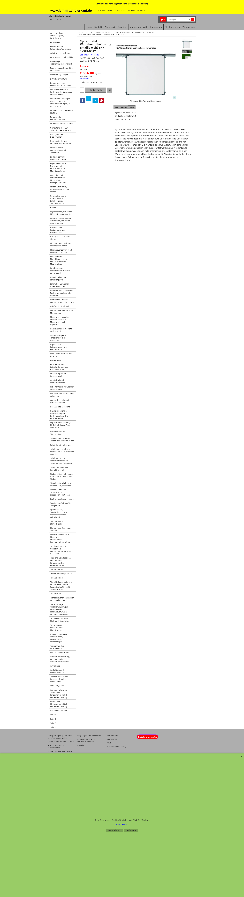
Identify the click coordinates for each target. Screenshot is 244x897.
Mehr (131, 107)
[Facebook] (82, 100)
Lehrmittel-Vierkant (89, 54)
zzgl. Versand (84, 78)
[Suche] (192, 19)
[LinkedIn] (95, 100)
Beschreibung (121, 107)
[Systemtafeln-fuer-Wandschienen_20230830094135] (186, 55)
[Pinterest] (101, 100)
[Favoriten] (109, 90)
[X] (88, 98)
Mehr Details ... (122, 824)
